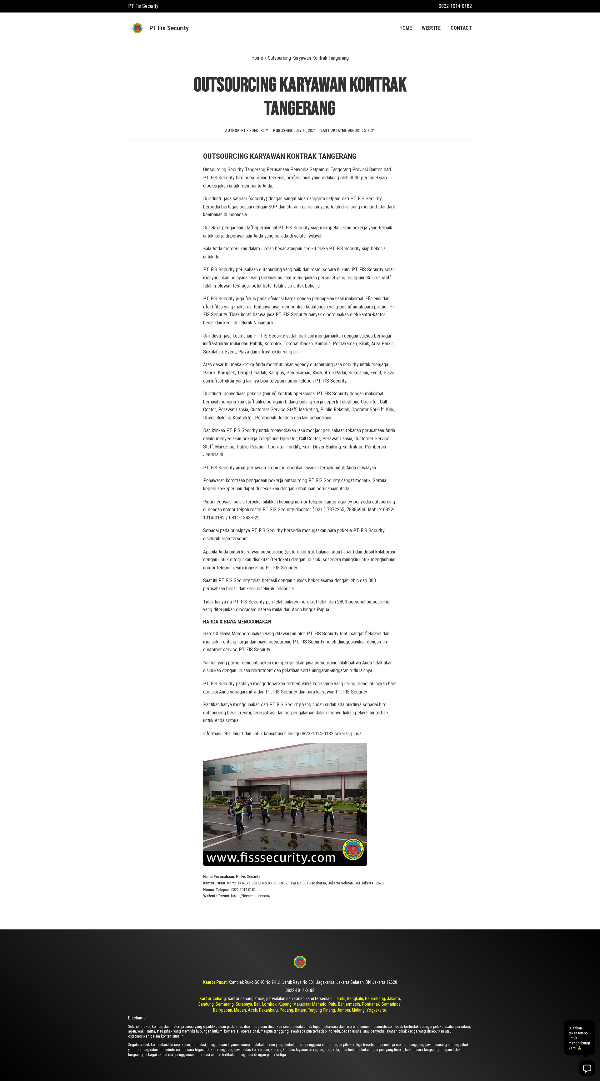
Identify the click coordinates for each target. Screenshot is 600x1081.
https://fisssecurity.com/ (251, 895)
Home (405, 28)
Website (431, 28)
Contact (461, 28)
